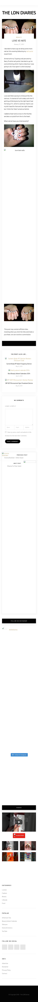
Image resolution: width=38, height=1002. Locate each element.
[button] (10, 846)
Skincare (4, 924)
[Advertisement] (19, 781)
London (4, 890)
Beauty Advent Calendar (9, 921)
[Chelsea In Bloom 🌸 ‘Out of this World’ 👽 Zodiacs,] (19, 644)
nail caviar (29, 51)
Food (3, 903)
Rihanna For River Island (14, 466)
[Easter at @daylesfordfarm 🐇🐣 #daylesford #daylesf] (19, 722)
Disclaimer (5, 967)
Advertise (5, 963)
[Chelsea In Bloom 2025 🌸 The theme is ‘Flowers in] (19, 663)
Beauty (19, 37)
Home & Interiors (7, 928)
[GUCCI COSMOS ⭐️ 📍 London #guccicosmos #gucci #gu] (19, 741)
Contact (4, 973)
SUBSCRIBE (20, 835)
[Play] (19, 822)
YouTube (4, 931)
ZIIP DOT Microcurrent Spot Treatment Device (19, 383)
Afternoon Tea (6, 918)
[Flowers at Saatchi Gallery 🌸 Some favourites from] (19, 683)
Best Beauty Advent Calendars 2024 (19, 373)
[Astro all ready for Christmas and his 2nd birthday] (19, 702)
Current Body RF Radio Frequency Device (19, 364)
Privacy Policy (6, 970)
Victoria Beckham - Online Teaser (14, 458)
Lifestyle (4, 900)
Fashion (4, 893)
